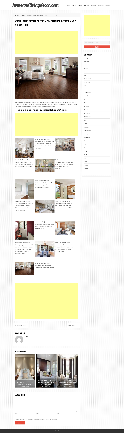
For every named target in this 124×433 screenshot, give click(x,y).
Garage (85, 99)
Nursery (86, 141)
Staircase (86, 165)
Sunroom (86, 168)
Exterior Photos (87, 92)
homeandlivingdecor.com (36, 5)
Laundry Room (87, 134)
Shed (85, 158)
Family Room (87, 96)
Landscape (86, 127)
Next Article (71, 325)
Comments (18, 398)
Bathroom (93, 5)
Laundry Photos (87, 130)
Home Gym (86, 110)
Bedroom (23, 15)
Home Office (87, 113)
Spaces (85, 161)
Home (68, 5)
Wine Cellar (86, 172)
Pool (85, 148)
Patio (85, 144)
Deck (85, 75)
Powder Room (87, 154)
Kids (85, 120)
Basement (86, 61)
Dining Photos (87, 78)
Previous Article (21, 325)
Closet (85, 71)
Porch (85, 151)
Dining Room (101, 5)
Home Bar (86, 106)
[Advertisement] (46, 42)
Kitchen (80, 5)
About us (74, 5)
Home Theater (87, 116)
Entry (85, 85)
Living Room (86, 5)
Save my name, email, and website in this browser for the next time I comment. (36, 419)
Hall (85, 103)
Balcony (86, 58)
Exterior (86, 89)
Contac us (108, 5)
